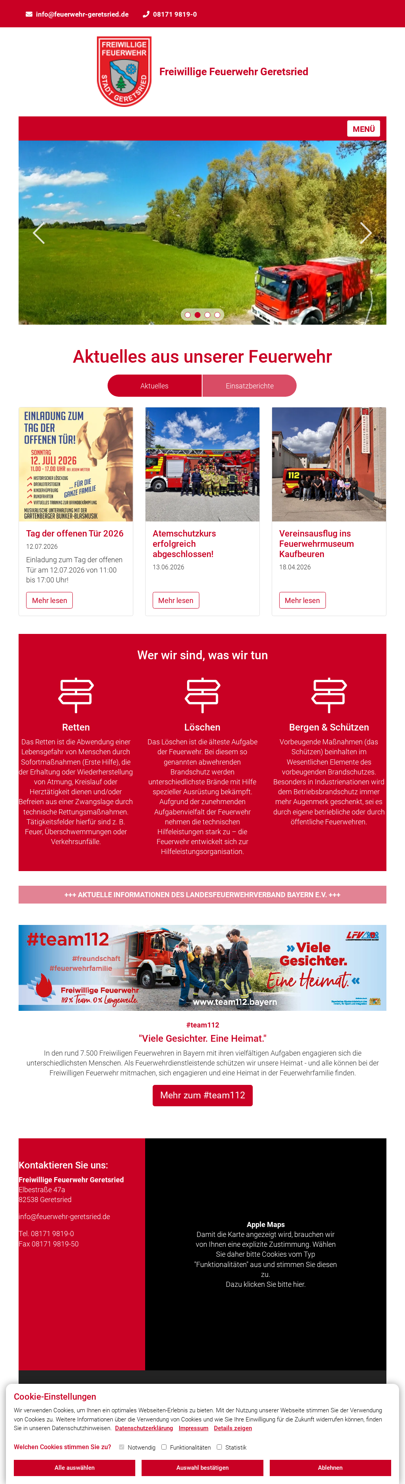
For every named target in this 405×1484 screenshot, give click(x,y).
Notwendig (141, 1447)
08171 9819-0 (175, 14)
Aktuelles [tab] (154, 386)
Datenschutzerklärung (144, 1428)
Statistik (235, 1447)
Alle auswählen (75, 1467)
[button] (188, 315)
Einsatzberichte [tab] (250, 386)
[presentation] (38, 232)
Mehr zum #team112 (202, 1095)
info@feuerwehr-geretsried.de (82, 14)
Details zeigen (233, 1428)
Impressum (193, 1428)
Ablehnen (330, 1467)
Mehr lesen (49, 600)
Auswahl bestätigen (202, 1467)
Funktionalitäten (190, 1447)
